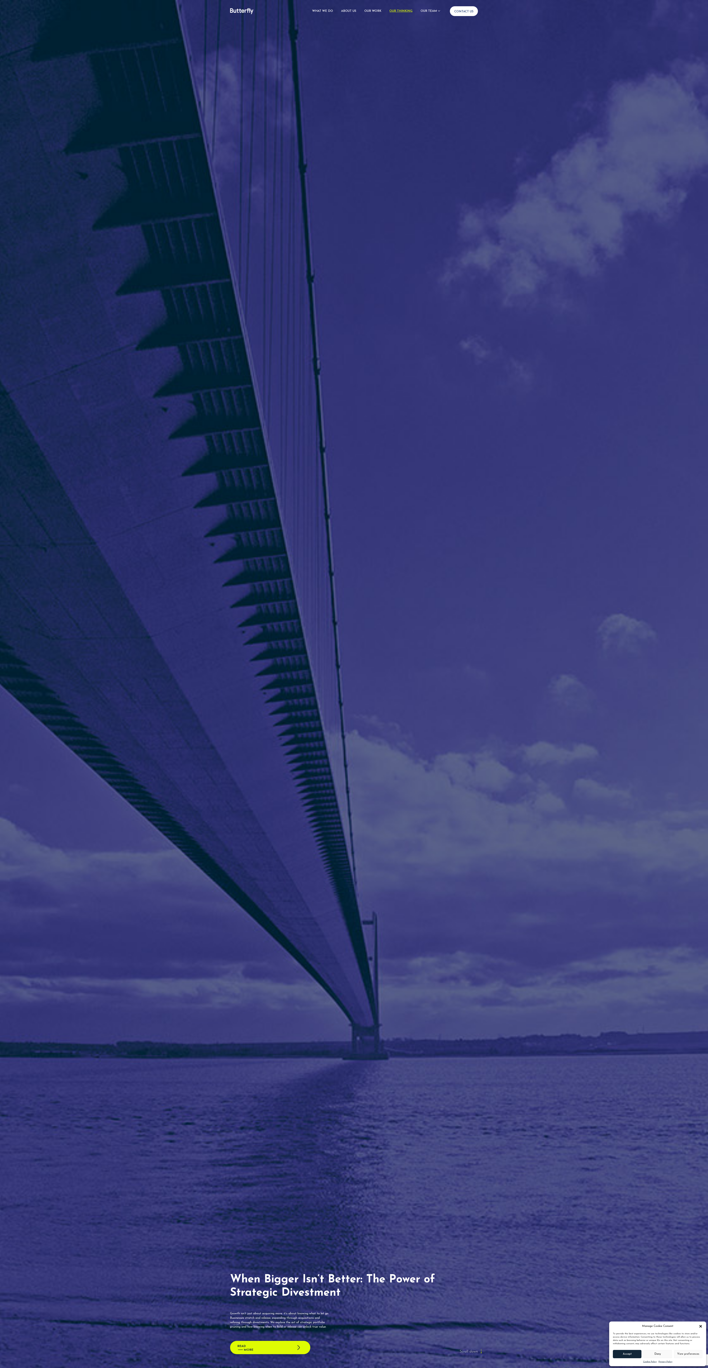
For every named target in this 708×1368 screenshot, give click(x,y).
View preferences (688, 1354)
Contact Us (463, 11)
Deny (657, 1354)
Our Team (429, 11)
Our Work (372, 11)
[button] (700, 1326)
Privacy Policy (665, 1362)
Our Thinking (400, 11)
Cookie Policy (650, 1362)
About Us (348, 11)
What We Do (322, 11)
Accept (627, 1354)
